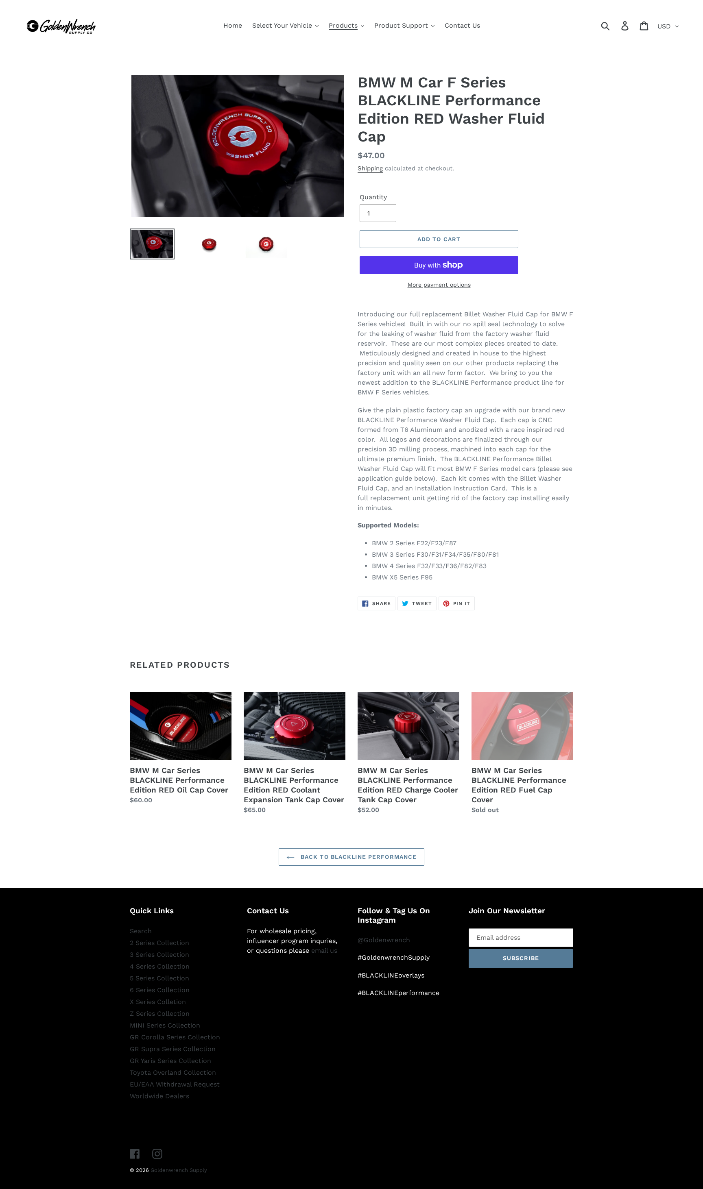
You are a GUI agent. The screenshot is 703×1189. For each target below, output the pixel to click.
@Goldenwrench (384, 940)
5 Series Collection (159, 978)
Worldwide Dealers (159, 1096)
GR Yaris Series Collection (170, 1061)
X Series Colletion (158, 1002)
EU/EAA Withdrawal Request (175, 1084)
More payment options (439, 284)
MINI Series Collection (165, 1025)
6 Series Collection (160, 990)
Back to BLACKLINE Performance (358, 857)
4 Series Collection (160, 966)
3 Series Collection (159, 954)
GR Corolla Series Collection (175, 1037)
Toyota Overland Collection (173, 1072)
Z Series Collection (160, 1013)
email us (324, 950)
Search (141, 931)
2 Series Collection (159, 943)
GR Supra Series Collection (173, 1049)
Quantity (373, 197)
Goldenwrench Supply (179, 1170)
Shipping (370, 168)
